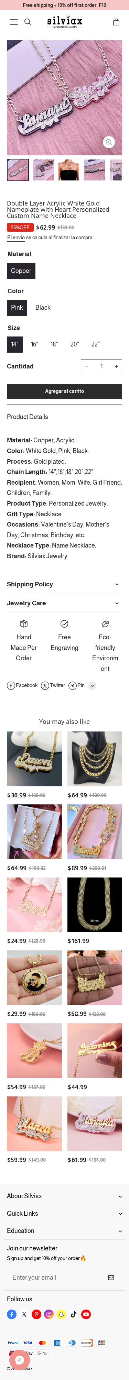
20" (75, 344)
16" (34, 344)
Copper (21, 270)
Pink (17, 307)
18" (54, 344)
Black (43, 307)
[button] (14, 22)
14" (15, 344)
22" (96, 344)
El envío (16, 237)
